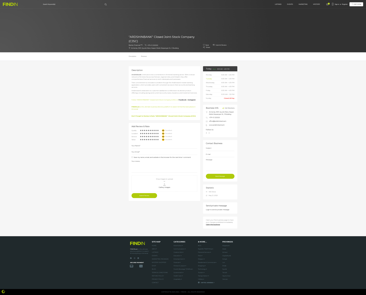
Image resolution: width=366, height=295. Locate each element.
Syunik (224, 269)
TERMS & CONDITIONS (160, 272)
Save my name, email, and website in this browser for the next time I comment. (162, 157)
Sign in (337, 4)
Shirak (224, 266)
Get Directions (229, 108)
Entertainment (179, 259)
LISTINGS (278, 4)
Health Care (178, 276)
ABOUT (154, 249)
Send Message (220, 176)
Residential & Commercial (207, 262)
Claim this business (213, 224)
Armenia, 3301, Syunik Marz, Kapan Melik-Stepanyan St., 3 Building (155, 48)
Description (132, 56)
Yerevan (225, 279)
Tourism (201, 272)
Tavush (224, 272)
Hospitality (177, 279)
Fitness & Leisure (179, 266)
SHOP (154, 266)
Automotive (178, 245)
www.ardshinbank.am (217, 125)
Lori (223, 262)
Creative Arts (178, 252)
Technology (202, 269)
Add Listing (357, 4)
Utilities (200, 279)
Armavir (225, 252)
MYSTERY (316, 4)
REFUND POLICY (158, 276)
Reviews (144, 56)
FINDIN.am (136, 107)
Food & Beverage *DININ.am (183, 269)
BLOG (154, 269)
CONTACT (155, 282)
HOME (154, 245)
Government (178, 272)
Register (345, 4)
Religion (201, 259)
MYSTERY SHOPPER (159, 262)
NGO (199, 245)
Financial (177, 262)
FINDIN (183, 292)
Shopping (201, 266)
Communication (179, 249)
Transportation (203, 276)
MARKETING (303, 4)
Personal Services (204, 252)
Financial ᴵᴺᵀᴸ (138, 45)
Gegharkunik (226, 256)
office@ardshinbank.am (217, 121)
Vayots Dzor (226, 276)
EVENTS (290, 4)
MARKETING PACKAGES (160, 259)
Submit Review (221, 45)
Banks (131, 45)
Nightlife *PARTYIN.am (205, 249)
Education (177, 256)
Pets (199, 256)
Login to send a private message (217, 210)
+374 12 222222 (152, 45)
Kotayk (224, 259)
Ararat (224, 249)
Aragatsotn (226, 245)
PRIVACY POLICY (158, 279)
